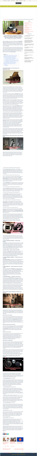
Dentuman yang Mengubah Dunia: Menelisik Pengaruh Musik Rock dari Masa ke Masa (29, 50)
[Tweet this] (4, 434)
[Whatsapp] (8, 434)
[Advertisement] (18, 13)
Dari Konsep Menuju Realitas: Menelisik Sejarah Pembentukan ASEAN (20, 443)
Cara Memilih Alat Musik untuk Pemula (29, 53)
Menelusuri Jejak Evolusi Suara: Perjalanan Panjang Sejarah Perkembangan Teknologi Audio (18, 449)
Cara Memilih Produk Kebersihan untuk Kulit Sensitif (29, 36)
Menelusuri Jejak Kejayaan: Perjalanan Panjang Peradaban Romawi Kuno (7, 449)
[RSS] (30, 1)
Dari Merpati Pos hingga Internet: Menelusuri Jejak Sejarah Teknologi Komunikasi (6, 443)
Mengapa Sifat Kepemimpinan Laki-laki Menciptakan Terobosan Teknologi (28, 61)
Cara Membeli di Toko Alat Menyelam (28, 55)
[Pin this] (5, 434)
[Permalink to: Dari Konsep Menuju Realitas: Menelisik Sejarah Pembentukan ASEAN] (20, 439)
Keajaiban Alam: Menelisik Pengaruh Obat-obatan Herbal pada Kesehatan (29, 58)
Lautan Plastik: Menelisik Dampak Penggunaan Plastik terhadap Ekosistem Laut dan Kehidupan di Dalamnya (28, 41)
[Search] (33, 6)
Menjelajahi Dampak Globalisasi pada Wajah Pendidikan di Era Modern (13, 443)
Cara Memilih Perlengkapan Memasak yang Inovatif (28, 38)
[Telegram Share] (7, 434)
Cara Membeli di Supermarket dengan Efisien (28, 47)
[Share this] (3, 434)
